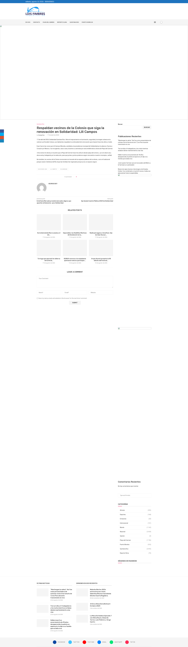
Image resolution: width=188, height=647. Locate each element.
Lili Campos (53, 169)
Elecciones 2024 (42, 169)
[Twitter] (153, 1)
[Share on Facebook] (79, 177)
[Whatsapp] (159, 1)
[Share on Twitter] (81, 177)
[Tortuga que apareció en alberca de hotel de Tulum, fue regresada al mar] (49, 248)
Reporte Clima (62, 22)
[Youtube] (155, 1)
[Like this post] (77, 177)
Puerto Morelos (87, 22)
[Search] (158, 22)
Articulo (135, 510)
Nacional (135, 531)
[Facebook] (150, 1)
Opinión (135, 536)
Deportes (135, 514)
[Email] (157, 1)
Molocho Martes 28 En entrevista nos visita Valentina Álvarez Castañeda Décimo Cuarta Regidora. (100, 593)
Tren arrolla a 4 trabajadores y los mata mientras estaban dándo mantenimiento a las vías (60, 609)
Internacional (135, 523)
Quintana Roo (74, 22)
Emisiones (135, 519)
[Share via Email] (85, 177)
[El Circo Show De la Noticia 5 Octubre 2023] (82, 607)
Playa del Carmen (48, 22)
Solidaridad (63, 169)
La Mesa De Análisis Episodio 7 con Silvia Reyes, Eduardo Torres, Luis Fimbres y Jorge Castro (101, 619)
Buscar (120, 124)
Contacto (36, 22)
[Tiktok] (162, 1)
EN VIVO (27, 22)
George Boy (41, 135)
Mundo (135, 527)
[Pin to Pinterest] (83, 177)
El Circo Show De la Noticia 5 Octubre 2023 (100, 605)
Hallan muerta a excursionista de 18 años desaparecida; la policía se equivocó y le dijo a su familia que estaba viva (133, 156)
